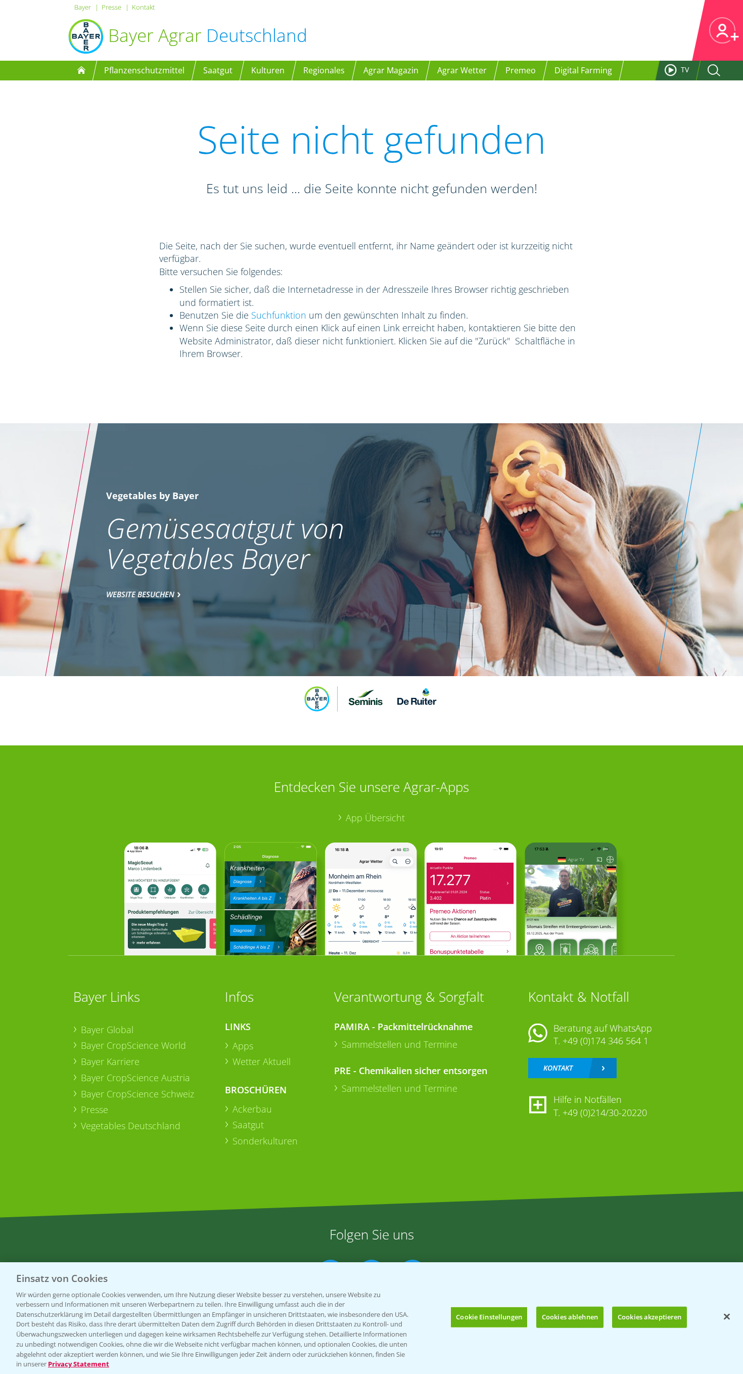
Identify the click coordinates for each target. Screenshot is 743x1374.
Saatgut (248, 1125)
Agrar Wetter (462, 70)
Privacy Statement (78, 1363)
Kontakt (143, 7)
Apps (243, 1046)
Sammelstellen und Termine (399, 1044)
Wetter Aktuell (262, 1061)
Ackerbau (252, 1109)
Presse (111, 7)
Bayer (82, 7)
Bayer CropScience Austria (135, 1078)
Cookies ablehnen (570, 1316)
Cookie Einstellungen (489, 1316)
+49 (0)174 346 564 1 (605, 1041)
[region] (371, 1318)
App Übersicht (375, 818)
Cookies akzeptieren (649, 1316)
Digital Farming (583, 70)
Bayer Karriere (110, 1061)
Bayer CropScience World (133, 1045)
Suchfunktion (278, 315)
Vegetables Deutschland (130, 1126)
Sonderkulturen (265, 1141)
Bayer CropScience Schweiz (137, 1094)
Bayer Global (107, 1030)
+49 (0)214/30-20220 (605, 1112)
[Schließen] (727, 1317)
